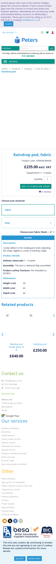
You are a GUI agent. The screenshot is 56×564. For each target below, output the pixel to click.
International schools (11, 446)
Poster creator (7, 503)
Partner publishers (10, 496)
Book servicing (8, 457)
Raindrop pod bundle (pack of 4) (16, 347)
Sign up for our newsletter (13, 482)
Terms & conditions (10, 514)
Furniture (15, 68)
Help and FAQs (8, 507)
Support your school (10, 489)
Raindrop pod (8, 71)
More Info (34, 558)
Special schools (8, 449)
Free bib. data (7, 460)
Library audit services (11, 439)
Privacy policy (7, 511)
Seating (27, 68)
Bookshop (6, 431)
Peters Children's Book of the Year (17, 485)
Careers (5, 500)
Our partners (7, 493)
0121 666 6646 (10, 384)
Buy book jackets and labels (14, 464)
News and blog (8, 478)
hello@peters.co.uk (31, 20)
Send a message (12, 388)
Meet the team (8, 393)
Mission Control (8, 442)
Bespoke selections (10, 428)
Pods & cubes (42, 68)
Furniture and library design (14, 453)
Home (4, 68)
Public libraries (8, 435)
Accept (20, 558)
